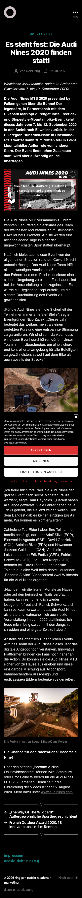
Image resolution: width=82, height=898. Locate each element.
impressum (67, 480)
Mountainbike (41, 34)
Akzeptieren (41, 450)
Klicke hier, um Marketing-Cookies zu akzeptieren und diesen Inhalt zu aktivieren (41, 190)
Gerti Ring (33, 71)
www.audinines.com (57, 791)
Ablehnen (41, 461)
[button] (76, 417)
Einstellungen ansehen (41, 472)
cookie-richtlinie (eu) (21, 861)
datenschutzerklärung (44, 480)
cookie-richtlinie (19, 480)
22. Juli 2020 (58, 71)
